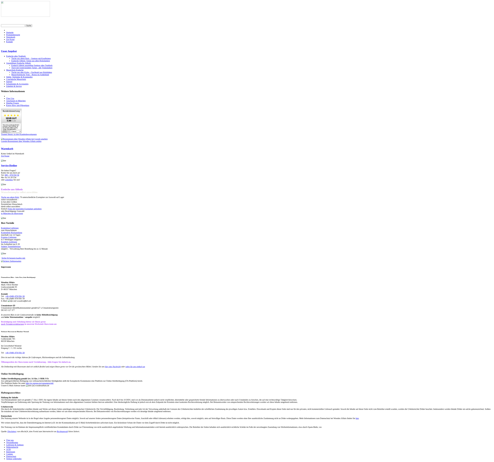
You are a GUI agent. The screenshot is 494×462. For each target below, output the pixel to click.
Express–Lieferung (8, 237)
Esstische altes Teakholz (16, 56)
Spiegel (9, 82)
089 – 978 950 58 (12, 175)
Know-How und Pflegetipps (17, 105)
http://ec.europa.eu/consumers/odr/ (40, 383)
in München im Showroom (12, 213)
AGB (8, 449)
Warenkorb (10, 37)
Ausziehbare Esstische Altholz (18, 63)
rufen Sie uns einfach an (135, 367)
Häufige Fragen (12, 103)
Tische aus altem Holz (10, 197)
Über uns (10, 440)
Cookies (9, 454)
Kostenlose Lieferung (10, 228)
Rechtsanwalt (62, 431)
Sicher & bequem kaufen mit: (13, 258)
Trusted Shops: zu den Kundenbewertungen (19, 134)
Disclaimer (11, 431)
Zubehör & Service (14, 86)
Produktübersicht (13, 35)
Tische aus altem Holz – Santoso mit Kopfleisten (31, 58)
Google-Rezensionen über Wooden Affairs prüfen (21, 141)
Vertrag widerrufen (13, 459)
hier (357, 418)
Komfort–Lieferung (9, 242)
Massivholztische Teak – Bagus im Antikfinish (30, 75)
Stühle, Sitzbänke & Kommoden (19, 77)
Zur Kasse (10, 39)
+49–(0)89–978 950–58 (15, 296)
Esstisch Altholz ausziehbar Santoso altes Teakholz (31, 65)
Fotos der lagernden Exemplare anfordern (25, 209)
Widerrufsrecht (12, 447)
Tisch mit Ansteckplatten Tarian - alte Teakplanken (31, 68)
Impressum (10, 452)
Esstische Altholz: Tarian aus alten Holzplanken (30, 61)
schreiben (9, 180)
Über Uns (10, 98)
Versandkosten (12, 442)
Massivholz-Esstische (15, 70)
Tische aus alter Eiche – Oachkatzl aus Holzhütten (31, 72)
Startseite (10, 32)
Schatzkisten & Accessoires (17, 84)
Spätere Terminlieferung (11, 246)
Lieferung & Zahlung (15, 445)
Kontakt (9, 42)
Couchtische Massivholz (16, 79)
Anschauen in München (16, 101)
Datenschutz (11, 456)
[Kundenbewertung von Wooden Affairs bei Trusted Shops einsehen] (11, 132)
